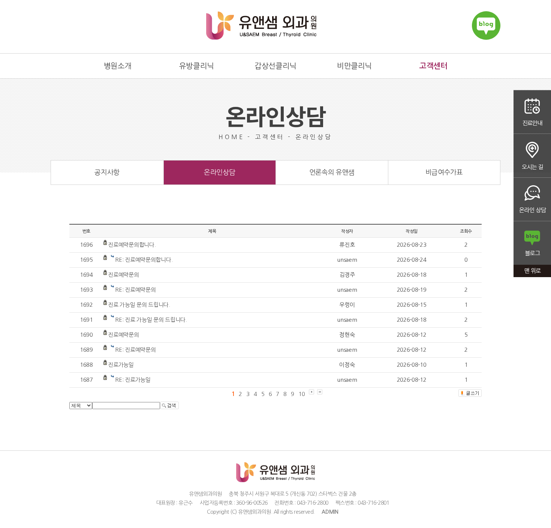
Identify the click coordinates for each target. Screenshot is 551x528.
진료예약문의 (123, 275)
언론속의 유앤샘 (332, 172)
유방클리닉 (196, 66)
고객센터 (433, 66)
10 (301, 394)
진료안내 (532, 112)
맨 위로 (532, 272)
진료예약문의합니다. (132, 245)
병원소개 (118, 66)
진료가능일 (121, 365)
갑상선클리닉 (275, 66)
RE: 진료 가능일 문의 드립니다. (151, 319)
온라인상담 (532, 200)
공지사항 (107, 172)
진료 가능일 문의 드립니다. (139, 305)
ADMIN (330, 511)
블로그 (532, 244)
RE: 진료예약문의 (135, 289)
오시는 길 (532, 156)
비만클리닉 (354, 66)
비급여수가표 (444, 172)
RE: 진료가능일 (132, 379)
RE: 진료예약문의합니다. (143, 259)
